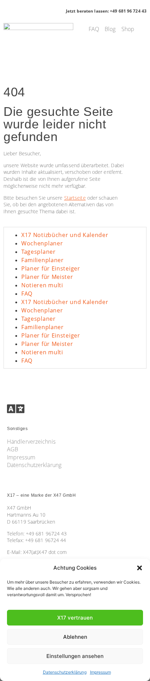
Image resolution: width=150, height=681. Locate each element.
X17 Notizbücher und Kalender (64, 235)
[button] (139, 567)
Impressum (100, 672)
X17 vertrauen (75, 617)
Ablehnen (75, 637)
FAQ (26, 293)
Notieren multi (42, 285)
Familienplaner (42, 260)
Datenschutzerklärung (65, 672)
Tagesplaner (38, 252)
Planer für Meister (47, 277)
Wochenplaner (42, 243)
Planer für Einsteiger (50, 268)
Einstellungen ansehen (75, 656)
